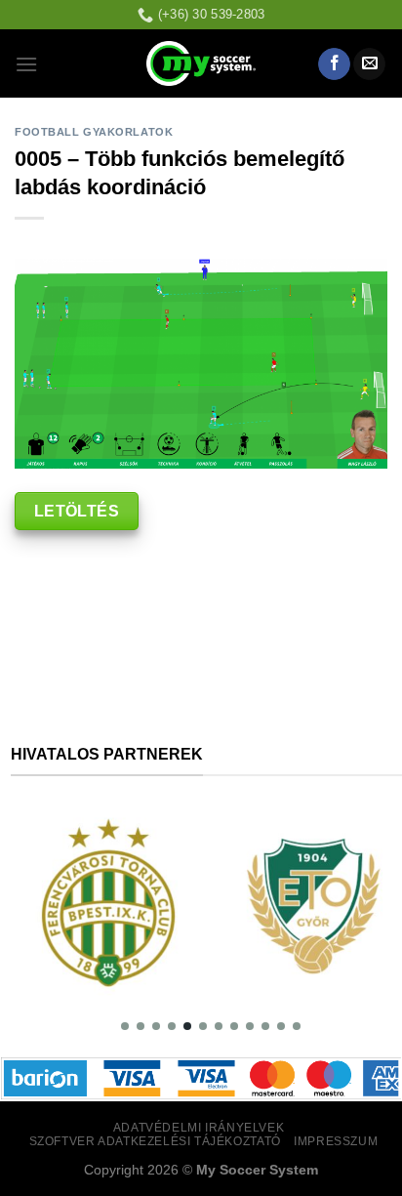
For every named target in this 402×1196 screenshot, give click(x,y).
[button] (125, 1026)
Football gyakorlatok (94, 132)
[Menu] (26, 64)
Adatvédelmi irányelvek (198, 1127)
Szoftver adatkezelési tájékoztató (155, 1141)
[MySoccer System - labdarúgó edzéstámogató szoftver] (201, 63)
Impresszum (336, 1141)
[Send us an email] (369, 64)
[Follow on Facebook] (334, 64)
